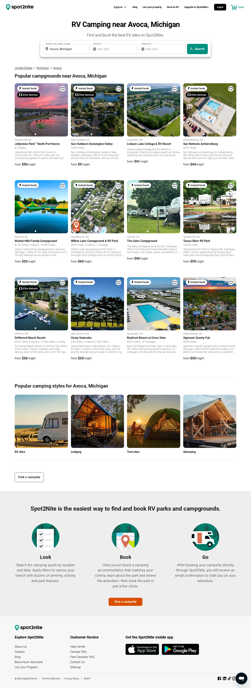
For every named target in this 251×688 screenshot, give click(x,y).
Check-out (146, 44)
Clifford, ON (21, 333)
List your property (152, 7)
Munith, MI (133, 237)
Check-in (97, 44)
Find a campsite (29, 477)
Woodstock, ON (80, 237)
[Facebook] (219, 679)
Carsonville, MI (23, 139)
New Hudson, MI (80, 139)
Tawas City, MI (191, 237)
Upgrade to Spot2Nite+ (196, 7)
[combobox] (65, 48)
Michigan (43, 68)
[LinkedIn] (224, 679)
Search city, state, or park (58, 44)
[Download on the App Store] (144, 649)
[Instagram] (234, 679)
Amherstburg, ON (193, 139)
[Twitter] (229, 679)
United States (23, 68)
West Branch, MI (192, 333)
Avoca (57, 68)
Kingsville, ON (135, 139)
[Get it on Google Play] (180, 649)
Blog (134, 7)
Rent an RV (173, 7)
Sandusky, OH (135, 333)
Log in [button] (220, 7)
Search (200, 49)
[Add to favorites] (62, 88)
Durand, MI (21, 237)
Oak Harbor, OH (80, 333)
